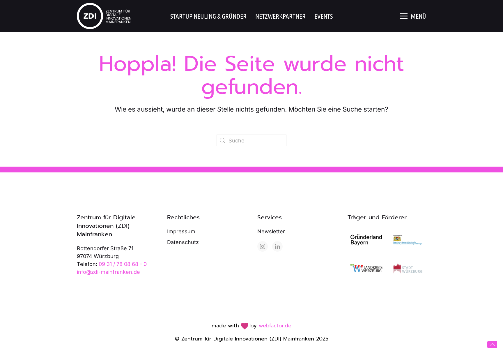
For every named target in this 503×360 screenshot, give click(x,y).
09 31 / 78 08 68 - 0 (123, 264)
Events (323, 16)
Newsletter (271, 231)
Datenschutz (183, 242)
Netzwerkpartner (280, 16)
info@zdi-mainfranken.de (108, 272)
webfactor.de (275, 326)
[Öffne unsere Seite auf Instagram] (262, 246)
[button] (413, 16)
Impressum (181, 231)
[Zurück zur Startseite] (105, 16)
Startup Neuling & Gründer (208, 16)
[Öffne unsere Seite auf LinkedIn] (277, 246)
